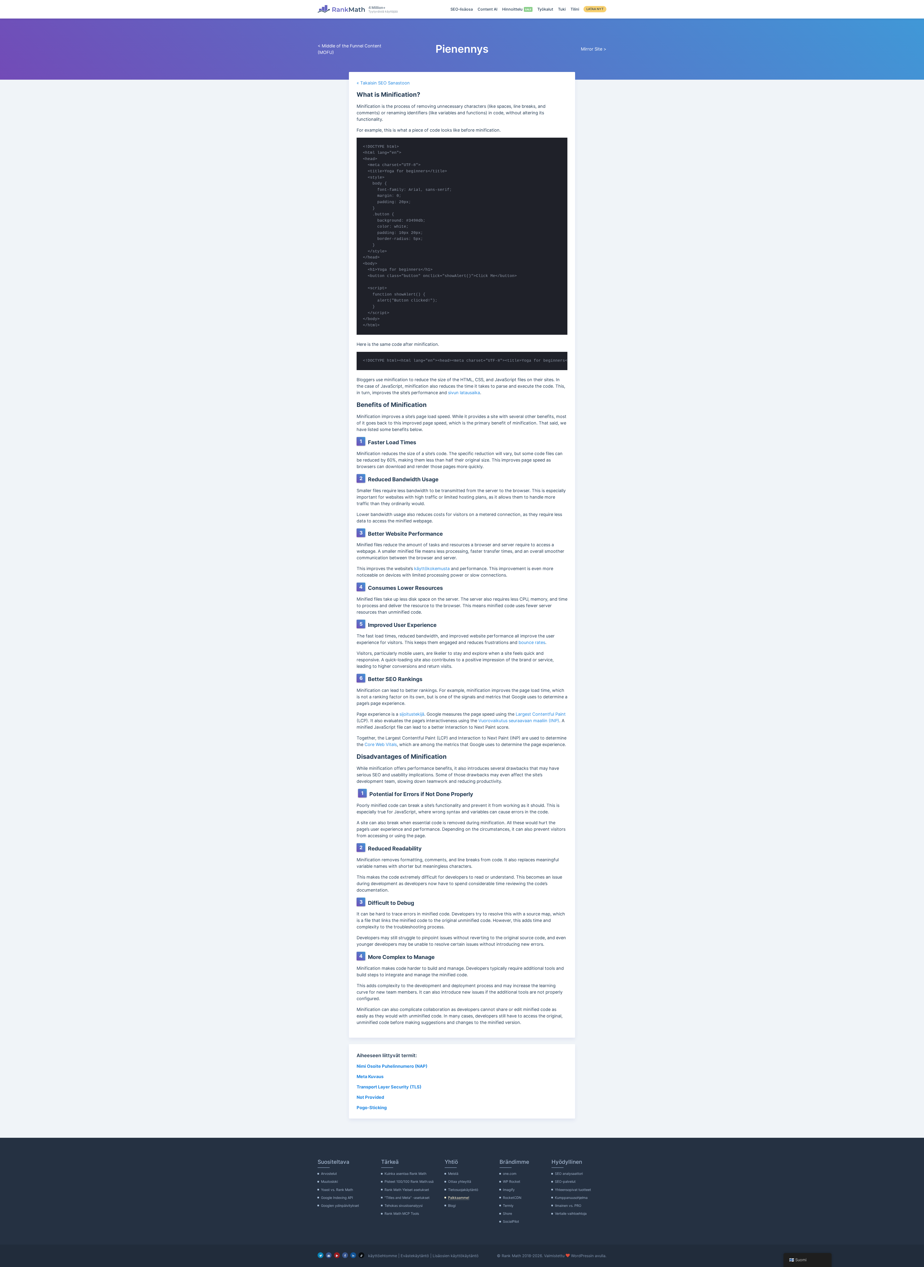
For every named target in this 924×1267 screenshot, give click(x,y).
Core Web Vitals (381, 744)
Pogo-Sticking (372, 1107)
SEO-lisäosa (461, 9)
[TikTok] (361, 1255)
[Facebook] (345, 1255)
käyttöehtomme (382, 1255)
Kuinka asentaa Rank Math (405, 1173)
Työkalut (545, 9)
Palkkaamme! (458, 1198)
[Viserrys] (320, 1255)
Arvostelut (329, 1173)
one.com (509, 1173)
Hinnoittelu (512, 9)
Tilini (575, 9)
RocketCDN (512, 1198)
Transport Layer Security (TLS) (389, 1086)
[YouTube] (337, 1255)
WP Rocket (511, 1181)
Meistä (453, 1173)
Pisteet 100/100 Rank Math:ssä (409, 1181)
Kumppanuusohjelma (571, 1198)
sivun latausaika (464, 392)
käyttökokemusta (432, 568)
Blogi (452, 1205)
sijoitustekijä (411, 714)
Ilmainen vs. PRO (568, 1205)
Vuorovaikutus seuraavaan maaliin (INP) (518, 720)
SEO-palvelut (565, 1181)
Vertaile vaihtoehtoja (571, 1213)
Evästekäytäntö (415, 1255)
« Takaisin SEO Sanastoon (383, 82)
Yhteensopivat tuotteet (573, 1190)
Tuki (562, 9)
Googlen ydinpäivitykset (340, 1205)
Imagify (509, 1190)
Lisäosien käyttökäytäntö (456, 1255)
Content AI (487, 9)
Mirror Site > (593, 48)
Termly (508, 1205)
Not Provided (370, 1097)
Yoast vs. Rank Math (337, 1190)
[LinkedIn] (353, 1255)
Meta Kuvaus (370, 1076)
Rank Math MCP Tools (402, 1213)
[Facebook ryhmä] (329, 1255)
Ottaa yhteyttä (459, 1181)
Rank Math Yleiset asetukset (407, 1190)
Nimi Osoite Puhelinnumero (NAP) (392, 1066)
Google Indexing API (337, 1198)
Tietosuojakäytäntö (463, 1190)
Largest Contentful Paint (541, 714)
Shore (507, 1213)
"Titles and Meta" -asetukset (407, 1198)
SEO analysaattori (569, 1173)
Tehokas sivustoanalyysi (404, 1205)
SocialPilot (511, 1221)
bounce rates (532, 642)
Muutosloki (329, 1181)
